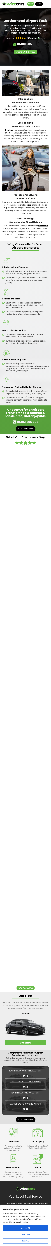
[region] (25, 1225)
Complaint (13, 1141)
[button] (25, 38)
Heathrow (43, 226)
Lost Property (37, 1141)
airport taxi (9, 208)
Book (30, 4)
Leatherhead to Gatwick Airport (25, 1082)
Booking (9, 130)
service (27, 205)
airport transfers (12, 109)
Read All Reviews (25, 988)
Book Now (25, 1042)
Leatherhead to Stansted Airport (25, 1104)
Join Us (37, 1167)
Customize (25, 1234)
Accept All (25, 1228)
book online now (25, 52)
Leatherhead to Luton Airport (26, 1093)
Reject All (25, 1241)
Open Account (13, 1167)
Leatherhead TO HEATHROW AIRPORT (25, 1071)
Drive (39, 4)
